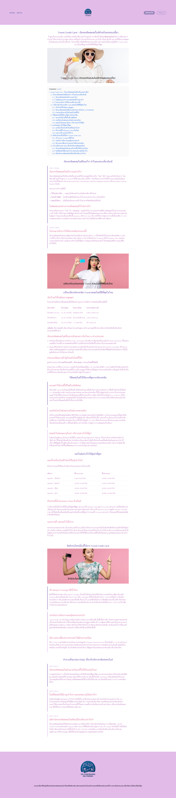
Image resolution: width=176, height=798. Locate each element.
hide (59, 89)
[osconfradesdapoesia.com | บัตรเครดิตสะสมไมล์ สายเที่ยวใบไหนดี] (88, 12)
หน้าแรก (12, 13)
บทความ (19, 13)
